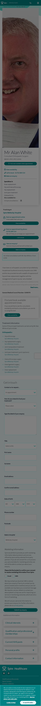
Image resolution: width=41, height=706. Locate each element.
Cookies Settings (11, 702)
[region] (20, 695)
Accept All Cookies (28, 702)
